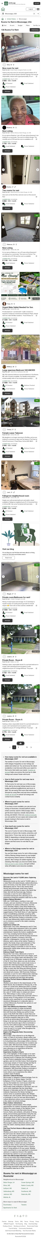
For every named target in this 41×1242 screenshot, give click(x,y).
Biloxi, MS (6, 1185)
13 (27, 747)
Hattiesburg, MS (8, 1191)
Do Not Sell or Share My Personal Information (20, 1234)
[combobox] (18, 13)
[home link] (3, 9)
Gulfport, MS (7, 1188)
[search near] (3, 14)
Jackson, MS (7, 1194)
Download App (33, 1224)
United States (11, 19)
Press (37, 1221)
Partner (4, 1221)
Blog (25, 1224)
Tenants (24, 1205)
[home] (3, 19)
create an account (30, 815)
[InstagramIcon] (26, 1216)
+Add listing (34, 30)
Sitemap (10, 1221)
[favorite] (3, 36)
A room (12, 25)
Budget (20, 25)
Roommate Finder (32, 1226)
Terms (17, 1221)
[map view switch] (20, 743)
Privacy (32, 1221)
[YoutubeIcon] (20, 1216)
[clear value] (34, 14)
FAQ (21, 1221)
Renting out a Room (20, 1226)
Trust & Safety (13, 1228)
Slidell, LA (24, 1188)
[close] (2, 3)
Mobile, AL (7, 1197)
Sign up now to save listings (14, 864)
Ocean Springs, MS (27, 1182)
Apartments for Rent (10, 1208)
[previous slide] (5, 47)
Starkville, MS (25, 1194)
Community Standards (25, 1228)
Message (7, 91)
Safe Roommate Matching (13, 1230)
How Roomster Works (29, 1230)
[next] (38, 14)
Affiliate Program (9, 1224)
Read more (8, 557)
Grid (5, 25)
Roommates (7, 1205)
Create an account (11, 795)
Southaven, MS (26, 1191)
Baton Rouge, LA (8, 1182)
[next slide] (36, 47)
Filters (28, 25)
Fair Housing (19, 1224)
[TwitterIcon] (17, 1216)
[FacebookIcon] (14, 1216)
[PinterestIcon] (23, 1216)
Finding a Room (7, 1226)
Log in (31, 9)
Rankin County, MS (27, 1185)
